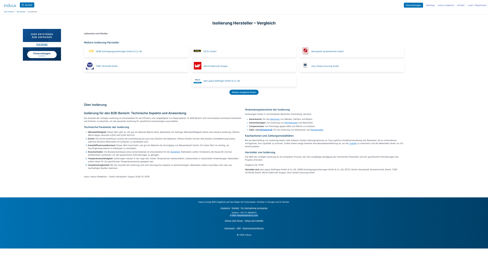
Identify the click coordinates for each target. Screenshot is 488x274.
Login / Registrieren (477, 5)
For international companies (254, 208)
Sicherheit (175, 152)
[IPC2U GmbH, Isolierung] (198, 51)
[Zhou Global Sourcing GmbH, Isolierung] (306, 66)
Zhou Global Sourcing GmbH (325, 66)
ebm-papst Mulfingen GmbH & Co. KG (222, 81)
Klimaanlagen (317, 130)
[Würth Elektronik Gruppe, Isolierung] (198, 66)
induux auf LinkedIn (254, 220)
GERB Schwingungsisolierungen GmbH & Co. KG (119, 51)
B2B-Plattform (9, 12)
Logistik (353, 143)
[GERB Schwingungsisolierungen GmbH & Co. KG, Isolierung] (90, 51)
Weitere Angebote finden (244, 92)
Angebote (225, 208)
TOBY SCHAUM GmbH (107, 66)
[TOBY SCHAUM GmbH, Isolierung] (90, 66)
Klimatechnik (266, 130)
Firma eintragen (413, 5)
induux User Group (234, 220)
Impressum (229, 228)
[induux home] (10, 5)
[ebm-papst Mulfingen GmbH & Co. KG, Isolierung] (198, 81)
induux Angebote (446, 5)
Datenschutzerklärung (253, 228)
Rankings (430, 5)
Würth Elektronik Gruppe (215, 66)
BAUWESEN (21, 12)
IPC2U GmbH (210, 51)
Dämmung (275, 119)
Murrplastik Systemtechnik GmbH (327, 51)
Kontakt (461, 5)
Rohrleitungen (291, 122)
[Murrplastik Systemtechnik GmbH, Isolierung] (306, 51)
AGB (239, 228)
